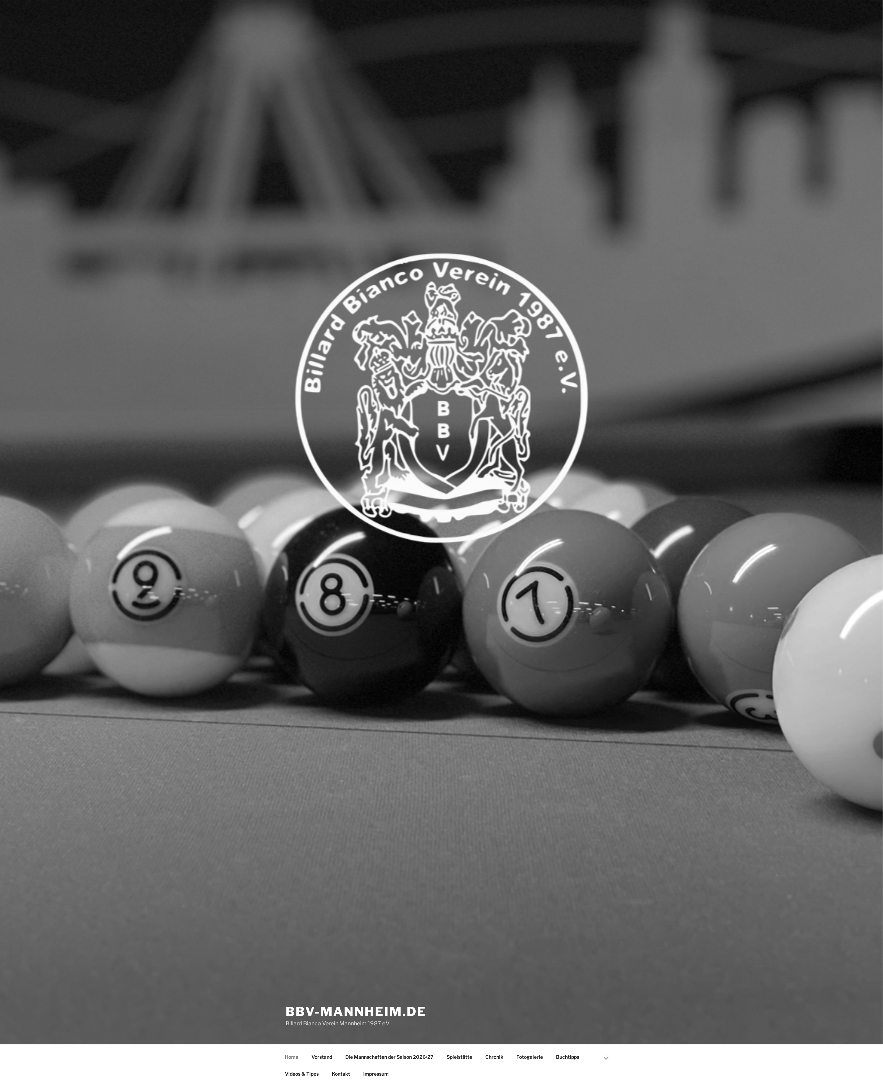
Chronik (494, 1057)
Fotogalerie (529, 1057)
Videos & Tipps (302, 1074)
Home (291, 1057)
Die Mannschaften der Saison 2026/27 (389, 1057)
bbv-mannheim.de (356, 1011)
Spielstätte (459, 1057)
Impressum (376, 1074)
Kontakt (341, 1074)
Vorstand (321, 1057)
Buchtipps (567, 1057)
